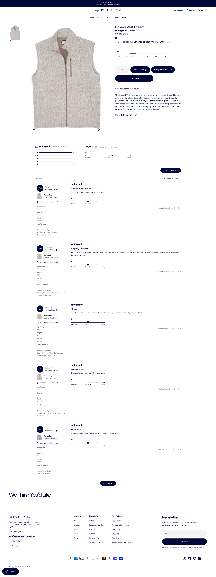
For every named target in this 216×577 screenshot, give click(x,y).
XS (120, 57)
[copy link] (135, 115)
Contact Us (13, 546)
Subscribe (184, 541)
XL (149, 57)
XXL (157, 57)
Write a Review (173, 171)
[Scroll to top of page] (212, 573)
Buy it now (134, 78)
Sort (163, 178)
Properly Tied (22, 567)
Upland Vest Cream (51, 197)
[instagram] (199, 558)
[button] (178, 10)
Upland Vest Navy (50, 439)
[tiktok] (204, 558)
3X (166, 57)
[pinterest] (131, 115)
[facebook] (122, 115)
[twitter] (126, 115)
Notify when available (163, 70)
